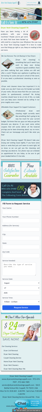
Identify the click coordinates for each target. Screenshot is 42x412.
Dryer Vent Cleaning (11, 354)
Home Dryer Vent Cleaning (13, 362)
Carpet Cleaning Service (12, 358)
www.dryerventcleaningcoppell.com (16, 379)
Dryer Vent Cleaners (11, 365)
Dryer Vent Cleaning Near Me (14, 369)
